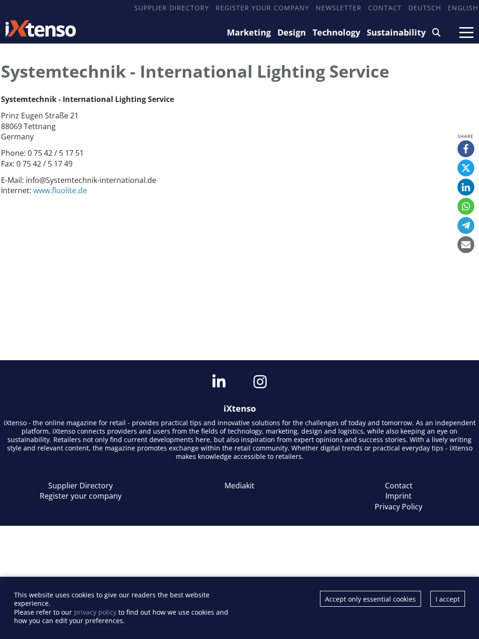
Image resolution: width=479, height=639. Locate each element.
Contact (385, 7)
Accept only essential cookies (370, 599)
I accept (447, 599)
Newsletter (339, 7)
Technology (336, 32)
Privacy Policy (398, 506)
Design (291, 32)
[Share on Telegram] (465, 225)
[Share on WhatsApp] (465, 206)
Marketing (249, 32)
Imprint (398, 496)
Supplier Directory (171, 7)
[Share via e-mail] (465, 244)
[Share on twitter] (465, 168)
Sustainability (396, 32)
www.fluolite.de (60, 190)
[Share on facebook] (465, 148)
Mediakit (239, 485)
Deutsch (424, 7)
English (463, 7)
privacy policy (95, 612)
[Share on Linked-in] (465, 187)
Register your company (262, 7)
